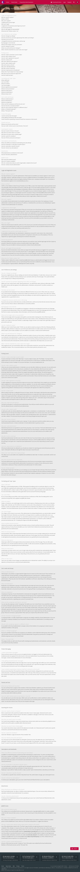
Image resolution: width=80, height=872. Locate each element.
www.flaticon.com (20, 870)
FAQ (14, 866)
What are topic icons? (6, 94)
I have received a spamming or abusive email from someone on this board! (19, 119)
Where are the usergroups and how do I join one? (13, 104)
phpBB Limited (41, 811)
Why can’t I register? (6, 20)
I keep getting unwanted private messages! (11, 117)
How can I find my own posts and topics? (10, 137)
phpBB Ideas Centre (13, 821)
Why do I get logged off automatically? (10, 29)
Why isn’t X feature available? (8, 161)
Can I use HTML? (5, 82)
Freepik (12, 870)
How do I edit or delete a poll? (8, 63)
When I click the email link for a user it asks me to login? (14, 49)
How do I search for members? (8, 136)
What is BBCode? (5, 80)
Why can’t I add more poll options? (9, 61)
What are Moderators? (6, 100)
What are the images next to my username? (11, 44)
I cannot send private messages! (9, 116)
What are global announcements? (9, 87)
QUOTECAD (41, 867)
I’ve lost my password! (6, 27)
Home (2, 866)
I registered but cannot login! (8, 22)
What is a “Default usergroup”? (8, 109)
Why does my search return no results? (10, 132)
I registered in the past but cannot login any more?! (13, 26)
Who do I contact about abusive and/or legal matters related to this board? (19, 163)
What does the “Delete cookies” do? (9, 31)
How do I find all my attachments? (9, 154)
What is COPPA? (5, 19)
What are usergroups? (6, 102)
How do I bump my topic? (7, 75)
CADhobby (48, 867)
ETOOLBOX (35, 867)
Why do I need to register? (7, 17)
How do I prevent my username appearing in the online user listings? (17, 37)
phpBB (38, 312)
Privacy (17, 866)
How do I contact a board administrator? (10, 164)
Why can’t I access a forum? (7, 65)
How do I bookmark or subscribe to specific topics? (13, 144)
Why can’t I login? (5, 24)
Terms (22, 866)
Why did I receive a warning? (8, 68)
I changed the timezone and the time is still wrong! (13, 41)
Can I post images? (5, 85)
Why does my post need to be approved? (11, 73)
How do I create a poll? (6, 59)
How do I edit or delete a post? (8, 56)
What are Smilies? (5, 83)
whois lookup (49, 828)
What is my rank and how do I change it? (10, 48)
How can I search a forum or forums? (10, 131)
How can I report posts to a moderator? (10, 70)
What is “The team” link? (7, 111)
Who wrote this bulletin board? (8, 159)
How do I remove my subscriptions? (9, 148)
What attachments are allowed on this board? (12, 153)
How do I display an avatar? (7, 46)
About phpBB (49, 813)
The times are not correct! (7, 39)
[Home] (2, 2)
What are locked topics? (7, 92)
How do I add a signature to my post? (10, 58)
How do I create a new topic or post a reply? (11, 54)
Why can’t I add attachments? (8, 66)
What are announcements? (7, 88)
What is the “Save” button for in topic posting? (12, 71)
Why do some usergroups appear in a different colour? (14, 107)
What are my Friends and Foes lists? (9, 124)
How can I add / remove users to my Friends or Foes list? (14, 126)
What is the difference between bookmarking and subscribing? (16, 142)
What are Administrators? (7, 99)
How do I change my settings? (8, 36)
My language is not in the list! (8, 43)
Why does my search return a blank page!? (11, 134)
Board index (8, 866)
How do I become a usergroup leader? (10, 105)
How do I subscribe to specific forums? (10, 146)
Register (69, 2)
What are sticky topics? (6, 90)
